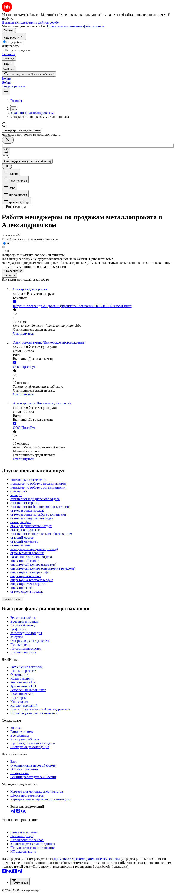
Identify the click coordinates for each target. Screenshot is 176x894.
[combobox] (21, 130)
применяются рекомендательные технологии (87, 859)
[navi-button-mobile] (6, 91)
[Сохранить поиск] (6, 151)
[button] (6, 78)
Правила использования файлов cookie (75, 26)
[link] (9, 68)
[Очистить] (8, 140)
